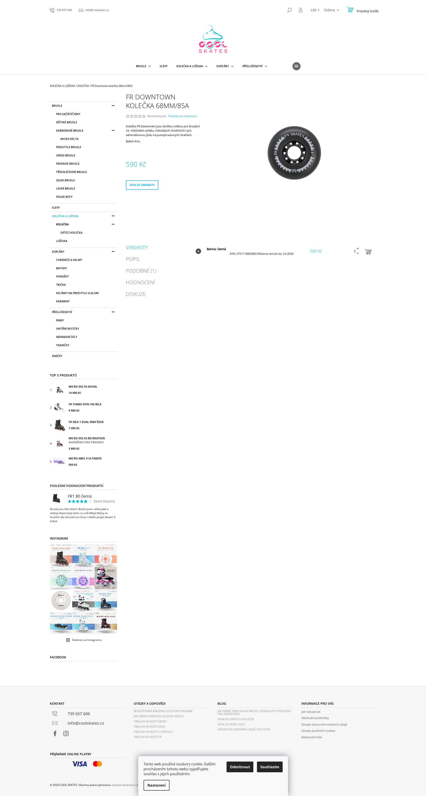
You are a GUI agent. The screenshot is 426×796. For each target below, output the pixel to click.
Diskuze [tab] (136, 294)
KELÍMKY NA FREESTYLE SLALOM (77, 293)
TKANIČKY (62, 345)
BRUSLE (57, 106)
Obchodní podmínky (315, 718)
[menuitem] (143, 66)
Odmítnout (240, 766)
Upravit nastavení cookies (128, 785)
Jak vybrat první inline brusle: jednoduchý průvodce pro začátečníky (254, 712)
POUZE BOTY (64, 197)
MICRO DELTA (69, 139)
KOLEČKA (62, 224)
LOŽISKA (61, 241)
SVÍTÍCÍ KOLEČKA (71, 233)
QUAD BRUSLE (65, 180)
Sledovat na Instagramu (87, 640)
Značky (57, 356)
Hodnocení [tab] (140, 282)
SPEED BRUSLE (65, 155)
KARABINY (63, 301)
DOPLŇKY (58, 252)
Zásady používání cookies (318, 731)
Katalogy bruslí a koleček (236, 719)
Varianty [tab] (137, 247)
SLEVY (56, 207)
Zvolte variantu (142, 185)
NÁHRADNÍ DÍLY (66, 337)
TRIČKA (61, 285)
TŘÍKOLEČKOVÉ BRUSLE (71, 172)
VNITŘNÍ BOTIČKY (67, 329)
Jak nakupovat (310, 712)
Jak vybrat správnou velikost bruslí (159, 716)
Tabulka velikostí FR (147, 736)
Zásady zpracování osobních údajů (324, 724)
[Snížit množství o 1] (358, 253)
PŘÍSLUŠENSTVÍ (62, 312)
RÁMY (60, 320)
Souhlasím (269, 766)
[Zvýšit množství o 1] (358, 248)
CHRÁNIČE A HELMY (69, 260)
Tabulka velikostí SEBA (149, 726)
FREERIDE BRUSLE (68, 164)
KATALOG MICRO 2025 (231, 724)
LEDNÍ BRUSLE (65, 188)
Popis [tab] (133, 259)
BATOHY (61, 268)
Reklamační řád (311, 737)
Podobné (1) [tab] (141, 270)
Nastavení (156, 785)
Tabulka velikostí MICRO (150, 721)
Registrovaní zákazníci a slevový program (163, 711)
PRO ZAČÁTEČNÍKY (68, 114)
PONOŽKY (62, 276)
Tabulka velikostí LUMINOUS (153, 731)
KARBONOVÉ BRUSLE (69, 130)
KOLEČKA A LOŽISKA (65, 216)
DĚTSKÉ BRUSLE (66, 122)
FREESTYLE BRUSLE (68, 147)
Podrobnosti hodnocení (182, 116)
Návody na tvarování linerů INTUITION (244, 729)
